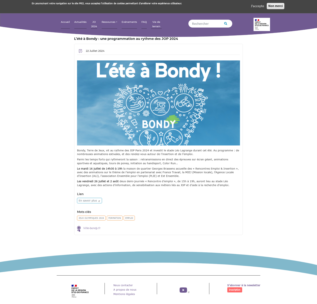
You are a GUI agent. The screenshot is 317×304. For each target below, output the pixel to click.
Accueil (65, 22)
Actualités (80, 22)
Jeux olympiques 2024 (91, 218)
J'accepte (257, 6)
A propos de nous (124, 289)
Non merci (275, 6)
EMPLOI (129, 218)
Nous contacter (123, 285)
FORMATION (114, 218)
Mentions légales (124, 294)
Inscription (235, 289)
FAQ (144, 22)
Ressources (108, 22)
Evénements (129, 22)
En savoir (88, 200)
